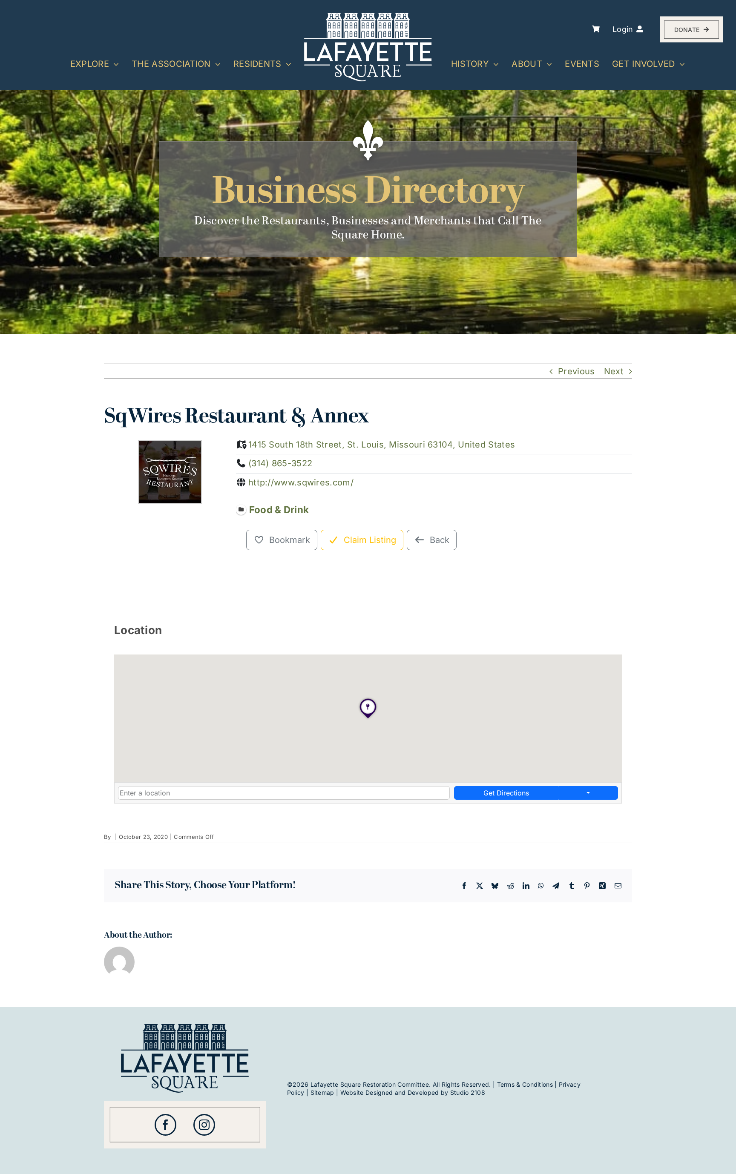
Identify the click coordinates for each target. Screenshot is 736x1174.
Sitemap (322, 1092)
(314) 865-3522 (280, 463)
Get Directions (506, 793)
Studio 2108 (467, 1092)
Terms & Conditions (525, 1084)
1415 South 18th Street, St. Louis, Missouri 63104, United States (381, 444)
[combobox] (284, 793)
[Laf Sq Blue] (185, 1028)
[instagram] (204, 1125)
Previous (576, 371)
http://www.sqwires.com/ (301, 482)
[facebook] (165, 1125)
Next (614, 371)
